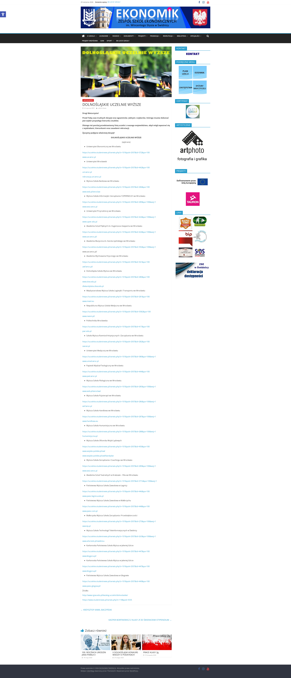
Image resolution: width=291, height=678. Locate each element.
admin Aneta (102, 108)
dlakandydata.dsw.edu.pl (93, 286)
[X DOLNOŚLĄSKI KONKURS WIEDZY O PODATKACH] (126, 636)
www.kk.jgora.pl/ (89, 556)
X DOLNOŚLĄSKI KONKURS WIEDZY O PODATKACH (125, 653)
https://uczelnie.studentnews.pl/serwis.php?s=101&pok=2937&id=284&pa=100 (116, 187)
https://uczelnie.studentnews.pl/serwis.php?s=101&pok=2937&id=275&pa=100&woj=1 (119, 521)
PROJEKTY (142, 36)
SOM (102, 41)
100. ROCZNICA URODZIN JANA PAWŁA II (94, 653)
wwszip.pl (86, 526)
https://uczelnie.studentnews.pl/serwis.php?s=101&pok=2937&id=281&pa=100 (116, 296)
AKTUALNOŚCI (88, 100)
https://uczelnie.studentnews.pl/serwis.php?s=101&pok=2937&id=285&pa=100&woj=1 (119, 386)
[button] (3, 14)
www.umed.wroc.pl (90, 361)
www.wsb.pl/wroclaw (91, 191)
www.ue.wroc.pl (89, 157)
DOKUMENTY (129, 36)
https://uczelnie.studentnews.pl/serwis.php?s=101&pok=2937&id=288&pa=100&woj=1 (119, 431)
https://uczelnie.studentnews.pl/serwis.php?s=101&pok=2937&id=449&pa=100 (116, 581)
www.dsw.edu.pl (89, 281)
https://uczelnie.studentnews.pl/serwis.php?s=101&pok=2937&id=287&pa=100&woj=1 (119, 416)
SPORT (109, 41)
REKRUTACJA (168, 36)
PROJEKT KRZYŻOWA (90, 41)
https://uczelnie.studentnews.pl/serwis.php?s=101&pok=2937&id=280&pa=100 (116, 277)
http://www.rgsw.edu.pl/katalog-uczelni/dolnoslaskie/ (105, 595)
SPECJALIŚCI (194, 36)
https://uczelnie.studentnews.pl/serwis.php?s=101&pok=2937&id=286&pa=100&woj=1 (119, 401)
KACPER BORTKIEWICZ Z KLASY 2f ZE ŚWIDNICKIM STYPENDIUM (140, 619)
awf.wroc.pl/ (87, 266)
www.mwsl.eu (88, 301)
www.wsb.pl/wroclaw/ (91, 391)
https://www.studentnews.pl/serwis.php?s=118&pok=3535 (107, 600)
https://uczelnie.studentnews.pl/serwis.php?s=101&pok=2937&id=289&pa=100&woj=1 (119, 202)
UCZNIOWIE (103, 36)
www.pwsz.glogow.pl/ (91, 586)
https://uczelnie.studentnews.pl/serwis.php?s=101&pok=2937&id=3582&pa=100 (116, 311)
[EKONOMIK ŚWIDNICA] (83, 36)
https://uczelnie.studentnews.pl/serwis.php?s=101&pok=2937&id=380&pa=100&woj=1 (119, 356)
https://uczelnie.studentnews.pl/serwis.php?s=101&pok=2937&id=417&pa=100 (116, 326)
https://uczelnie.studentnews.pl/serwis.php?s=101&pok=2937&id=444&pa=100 (116, 371)
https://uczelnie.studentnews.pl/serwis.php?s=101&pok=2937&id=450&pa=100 (116, 446)
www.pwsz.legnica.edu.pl (93, 496)
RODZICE (116, 36)
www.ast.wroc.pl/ (89, 236)
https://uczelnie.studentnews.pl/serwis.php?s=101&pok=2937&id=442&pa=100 (116, 167)
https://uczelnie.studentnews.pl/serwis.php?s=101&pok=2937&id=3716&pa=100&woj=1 (119, 481)
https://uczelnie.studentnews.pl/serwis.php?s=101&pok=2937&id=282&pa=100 (116, 341)
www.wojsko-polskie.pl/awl (93, 451)
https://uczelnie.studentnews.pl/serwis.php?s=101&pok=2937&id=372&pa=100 (116, 152)
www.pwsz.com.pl (90, 511)
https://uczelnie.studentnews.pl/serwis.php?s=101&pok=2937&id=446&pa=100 (116, 491)
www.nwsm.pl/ (88, 316)
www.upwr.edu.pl (89, 221)
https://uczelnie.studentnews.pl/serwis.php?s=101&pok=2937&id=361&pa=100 (116, 262)
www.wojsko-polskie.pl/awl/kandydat (98, 455)
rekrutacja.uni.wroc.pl (91, 176)
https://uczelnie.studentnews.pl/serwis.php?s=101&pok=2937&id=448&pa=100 (116, 506)
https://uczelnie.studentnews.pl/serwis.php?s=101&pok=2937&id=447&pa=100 (116, 551)
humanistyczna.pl (90, 436)
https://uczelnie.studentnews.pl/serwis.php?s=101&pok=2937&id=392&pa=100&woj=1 (119, 247)
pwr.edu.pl (87, 331)
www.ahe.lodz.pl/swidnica (93, 541)
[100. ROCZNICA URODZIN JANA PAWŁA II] (95, 636)
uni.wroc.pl (87, 172)
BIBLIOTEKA (181, 36)
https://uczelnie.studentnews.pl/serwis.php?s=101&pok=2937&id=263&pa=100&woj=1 (119, 536)
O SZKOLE (91, 36)
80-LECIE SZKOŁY (114, 2)
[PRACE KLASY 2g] (157, 636)
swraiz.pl (86, 346)
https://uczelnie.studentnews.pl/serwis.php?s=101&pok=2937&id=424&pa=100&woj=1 (119, 217)
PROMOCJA (154, 36)
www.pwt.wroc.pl (89, 376)
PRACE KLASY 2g (151, 652)
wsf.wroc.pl (87, 406)
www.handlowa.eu (90, 421)
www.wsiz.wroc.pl (89, 206)
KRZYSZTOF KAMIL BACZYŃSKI (96, 609)
